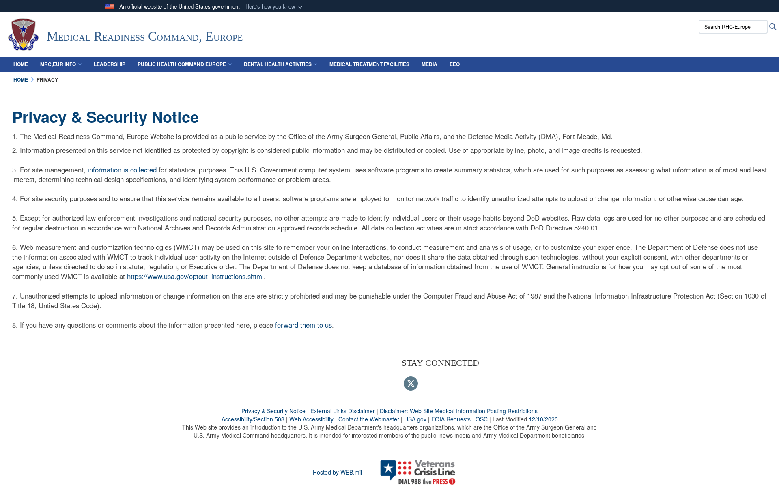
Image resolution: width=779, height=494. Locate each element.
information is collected (122, 169)
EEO (455, 64)
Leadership (109, 64)
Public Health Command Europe (182, 64)
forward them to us (303, 325)
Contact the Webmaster (368, 419)
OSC (482, 419)
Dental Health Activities (278, 64)
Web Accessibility (311, 419)
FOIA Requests (451, 419)
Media (429, 64)
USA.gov (415, 419)
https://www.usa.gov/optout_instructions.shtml (195, 276)
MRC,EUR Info (58, 64)
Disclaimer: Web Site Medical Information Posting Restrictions (459, 411)
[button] (274, 6)
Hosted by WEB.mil (337, 472)
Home (20, 64)
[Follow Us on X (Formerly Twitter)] (411, 384)
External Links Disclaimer (342, 411)
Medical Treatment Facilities (369, 64)
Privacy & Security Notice (273, 411)
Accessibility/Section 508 (253, 419)
